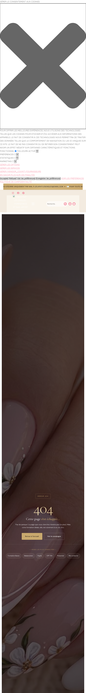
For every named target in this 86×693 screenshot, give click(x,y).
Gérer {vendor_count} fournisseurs (20, 171)
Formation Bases (13, 556)
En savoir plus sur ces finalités (17, 175)
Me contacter (73, 556)
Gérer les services (10, 168)
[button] (43, 66)
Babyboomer (28, 556)
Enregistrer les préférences (48, 178)
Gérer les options (10, 164)
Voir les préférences (26, 178)
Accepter (4, 178)
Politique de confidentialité (16, 181)
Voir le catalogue (54, 536)
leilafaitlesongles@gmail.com (19, 186)
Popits (40, 556)
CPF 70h (49, 556)
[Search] (65, 203)
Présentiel (60, 556)
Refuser (12, 178)
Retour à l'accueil (32, 536)
